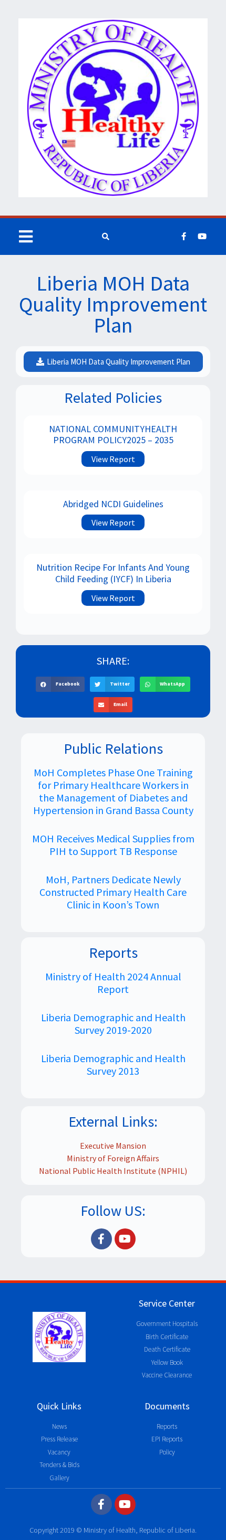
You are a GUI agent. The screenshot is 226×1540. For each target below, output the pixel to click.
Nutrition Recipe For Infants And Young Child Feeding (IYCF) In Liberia (113, 573)
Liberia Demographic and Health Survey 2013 (113, 1064)
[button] (60, 684)
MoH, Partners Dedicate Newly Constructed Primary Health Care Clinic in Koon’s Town (113, 892)
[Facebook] (184, 236)
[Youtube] (202, 236)
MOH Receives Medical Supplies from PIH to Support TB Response (113, 845)
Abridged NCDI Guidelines (113, 504)
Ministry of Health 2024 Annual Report (113, 983)
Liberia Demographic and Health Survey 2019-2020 (113, 1023)
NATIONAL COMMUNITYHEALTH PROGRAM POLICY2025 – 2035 (113, 434)
